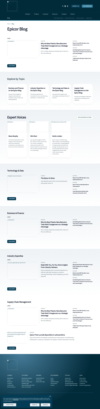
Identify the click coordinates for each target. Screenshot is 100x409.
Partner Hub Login (40, 381)
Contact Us (75, 6)
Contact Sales (10, 385)
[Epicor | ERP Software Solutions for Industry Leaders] (12, 6)
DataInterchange (54, 381)
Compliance (82, 383)
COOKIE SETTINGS (10, 404)
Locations (9, 383)
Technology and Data (58, 18)
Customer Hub (87, 6)
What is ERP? (68, 380)
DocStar (52, 385)
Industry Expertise (80, 18)
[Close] (50, 396)
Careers (9, 380)
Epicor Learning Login (27, 381)
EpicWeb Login (25, 383)
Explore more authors (85, 117)
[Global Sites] (65, 6)
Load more (11, 66)
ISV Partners (39, 380)
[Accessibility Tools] (67, 6)
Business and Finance (69, 18)
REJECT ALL (34, 404)
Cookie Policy (15, 399)
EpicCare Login (25, 380)
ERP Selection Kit (69, 381)
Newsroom (9, 381)
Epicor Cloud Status (26, 387)
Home (8, 24)
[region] (26, 401)
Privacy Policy (83, 380)
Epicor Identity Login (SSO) (28, 385)
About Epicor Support (27, 378)
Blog (8, 18)
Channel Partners (40, 378)
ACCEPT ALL (45, 404)
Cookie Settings (83, 381)
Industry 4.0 (68, 378)
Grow (52, 378)
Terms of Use (83, 378)
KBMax (52, 380)
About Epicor (10, 378)
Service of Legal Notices (85, 385)
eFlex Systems (54, 383)
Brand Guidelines (11, 387)
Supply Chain (89, 18)
